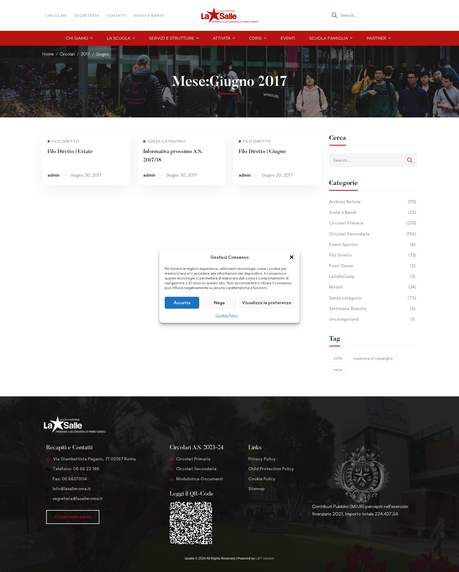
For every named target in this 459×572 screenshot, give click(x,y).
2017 (85, 54)
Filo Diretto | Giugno (262, 151)
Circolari (67, 54)
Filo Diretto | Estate (70, 151)
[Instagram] (329, 530)
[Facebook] (320, 530)
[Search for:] (374, 15)
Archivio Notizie (372, 201)
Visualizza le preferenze (266, 302)
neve (337, 369)
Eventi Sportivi (372, 244)
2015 (337, 358)
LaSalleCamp (372, 276)
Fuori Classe (372, 265)
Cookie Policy (226, 315)
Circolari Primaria (372, 223)
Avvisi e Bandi (372, 212)
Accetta (182, 302)
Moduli (372, 287)
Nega (219, 302)
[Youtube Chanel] (337, 530)
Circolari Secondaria (372, 233)
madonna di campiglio (373, 358)
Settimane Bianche (372, 308)
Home (48, 54)
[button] (291, 257)
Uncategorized (372, 319)
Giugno (102, 54)
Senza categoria (372, 297)
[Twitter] (312, 530)
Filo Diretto (372, 255)
